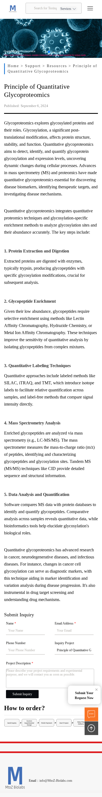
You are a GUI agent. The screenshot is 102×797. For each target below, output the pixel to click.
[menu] (90, 8)
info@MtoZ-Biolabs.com (55, 781)
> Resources (55, 66)
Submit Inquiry (22, 694)
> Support (32, 66)
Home (14, 66)
